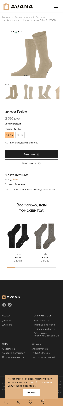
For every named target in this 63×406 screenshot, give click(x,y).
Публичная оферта (44, 329)
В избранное (29, 163)
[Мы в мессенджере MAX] (10, 305)
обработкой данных (41, 382)
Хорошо (31, 392)
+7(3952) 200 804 (41, 353)
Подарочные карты (13, 357)
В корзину (29, 154)
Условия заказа (42, 320)
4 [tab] (35, 267)
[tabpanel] (18, 241)
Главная (6, 17)
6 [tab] (51, 267)
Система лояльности (14, 353)
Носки (26, 20)
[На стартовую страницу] (11, 296)
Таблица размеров (44, 324)
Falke (15, 179)
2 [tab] (19, 267)
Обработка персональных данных (46, 334)
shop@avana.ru (40, 348)
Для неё (6, 320)
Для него (40, 17)
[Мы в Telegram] (4, 305)
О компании (9, 348)
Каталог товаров (23, 17)
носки (18, 257)
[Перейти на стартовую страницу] (18, 6)
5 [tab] (43, 267)
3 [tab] (27, 267)
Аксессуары (13, 20)
